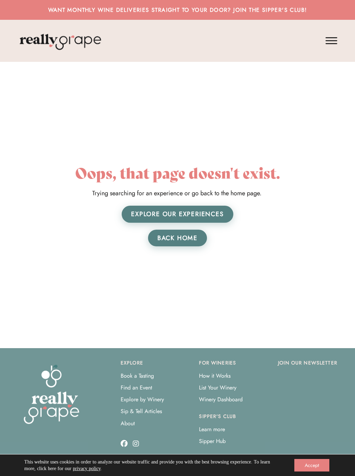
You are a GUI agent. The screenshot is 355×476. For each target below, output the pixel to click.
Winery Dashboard (221, 399)
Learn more (212, 429)
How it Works (215, 376)
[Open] (331, 41)
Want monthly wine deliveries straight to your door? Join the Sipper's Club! (177, 10)
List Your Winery (217, 388)
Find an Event (136, 388)
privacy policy (87, 468)
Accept (312, 465)
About (128, 423)
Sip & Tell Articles (141, 411)
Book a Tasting (137, 376)
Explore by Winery (142, 399)
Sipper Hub (212, 441)
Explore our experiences (177, 214)
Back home (177, 238)
